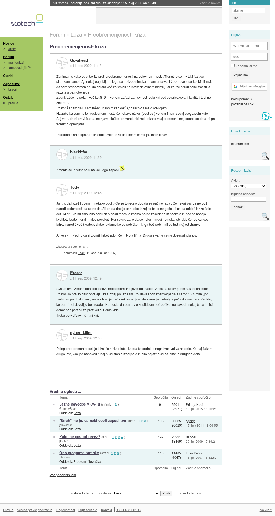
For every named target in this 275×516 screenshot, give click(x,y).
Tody (74, 187)
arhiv (12, 48)
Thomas (64, 457)
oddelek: (106, 493)
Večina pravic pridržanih (34, 509)
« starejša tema (82, 493)
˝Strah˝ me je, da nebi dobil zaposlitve (92, 420)
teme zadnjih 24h (21, 67)
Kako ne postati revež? (79, 436)
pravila (13, 103)
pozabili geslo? (242, 104)
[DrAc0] (64, 441)
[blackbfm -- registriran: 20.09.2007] (62, 154)
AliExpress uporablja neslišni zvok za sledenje (104, 3)
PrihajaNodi (194, 404)
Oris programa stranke (79, 452)
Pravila (8, 509)
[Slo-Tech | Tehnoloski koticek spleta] (27, 21)
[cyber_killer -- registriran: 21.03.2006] (62, 335)
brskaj (12, 89)
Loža (77, 412)
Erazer (76, 272)
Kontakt (106, 509)
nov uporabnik (241, 98)
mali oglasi (16, 62)
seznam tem (240, 143)
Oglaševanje (87, 509)
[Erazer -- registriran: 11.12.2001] (62, 275)
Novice (8, 43)
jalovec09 (65, 424)
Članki (8, 75)
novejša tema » (190, 493)
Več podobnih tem (63, 474)
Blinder (191, 437)
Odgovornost (65, 509)
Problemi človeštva (87, 461)
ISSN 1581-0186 (128, 509)
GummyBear (67, 408)
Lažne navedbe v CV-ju (79, 404)
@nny (190, 420)
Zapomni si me (246, 65)
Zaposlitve (11, 83)
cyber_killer (81, 332)
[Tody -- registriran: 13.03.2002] (62, 190)
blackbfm (78, 152)
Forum (8, 56)
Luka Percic (194, 453)
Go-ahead (79, 60)
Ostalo (8, 97)
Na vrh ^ (266, 509)
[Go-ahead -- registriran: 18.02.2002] (62, 63)
